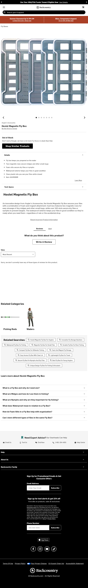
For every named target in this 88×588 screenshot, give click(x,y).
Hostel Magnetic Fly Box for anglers (42, 340)
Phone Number (33, 523)
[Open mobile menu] (4, 7)
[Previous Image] (3, 117)
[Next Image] (84, 117)
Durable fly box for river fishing (73, 345)
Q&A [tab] (50, 228)
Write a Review (44, 241)
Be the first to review (9, 128)
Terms (44, 518)
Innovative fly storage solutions (71, 340)
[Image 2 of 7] (39, 117)
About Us (4, 459)
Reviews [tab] (39, 228)
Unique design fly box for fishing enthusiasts (45, 366)
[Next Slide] (86, 2)
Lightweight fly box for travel (60, 355)
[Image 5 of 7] (46, 117)
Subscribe (55, 488)
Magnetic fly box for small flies (44, 345)
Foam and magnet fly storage (61, 350)
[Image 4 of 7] (44, 117)
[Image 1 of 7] (36, 117)
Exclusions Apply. (32, 507)
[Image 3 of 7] (41, 117)
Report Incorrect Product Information (44, 219)
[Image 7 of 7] (51, 117)
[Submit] (4, 12)
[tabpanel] (44, 250)
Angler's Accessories (8, 123)
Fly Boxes (4, 26)
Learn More (78, 180)
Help (3, 452)
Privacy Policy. (52, 518)
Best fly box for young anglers (62, 360)
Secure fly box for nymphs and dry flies (31, 360)
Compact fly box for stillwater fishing (31, 350)
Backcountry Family (9, 467)
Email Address (33, 483)
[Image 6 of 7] (49, 117)
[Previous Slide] (1, 2)
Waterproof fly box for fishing (16, 345)
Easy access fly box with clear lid (31, 355)
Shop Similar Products (17, 146)
